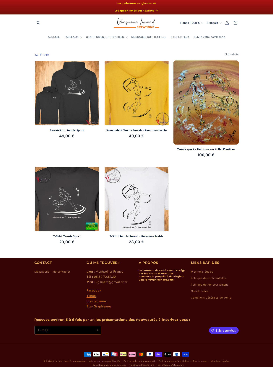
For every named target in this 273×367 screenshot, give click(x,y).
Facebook (94, 290)
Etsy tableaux (97, 301)
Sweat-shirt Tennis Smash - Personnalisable (136, 130)
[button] (38, 23)
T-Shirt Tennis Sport (67, 236)
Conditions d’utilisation (171, 365)
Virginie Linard (61, 361)
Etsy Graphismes (99, 306)
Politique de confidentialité (208, 277)
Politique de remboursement (209, 284)
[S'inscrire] (97, 330)
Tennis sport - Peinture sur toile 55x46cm (206, 149)
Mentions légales (202, 271)
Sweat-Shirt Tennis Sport (67, 130)
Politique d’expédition (142, 365)
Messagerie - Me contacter (52, 271)
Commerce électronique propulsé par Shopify (95, 361)
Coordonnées (199, 291)
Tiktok (91, 295)
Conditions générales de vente (211, 297)
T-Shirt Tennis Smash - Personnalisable (136, 236)
